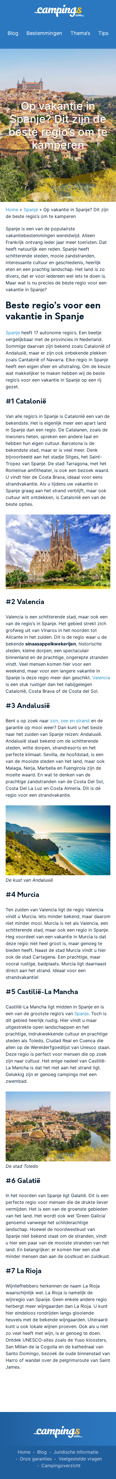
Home (12, 209)
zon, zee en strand (70, 720)
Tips (103, 33)
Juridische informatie (75, 1452)
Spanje (31, 209)
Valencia (101, 677)
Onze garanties (36, 1459)
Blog (13, 33)
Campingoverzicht (61, 1465)
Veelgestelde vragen (80, 1459)
